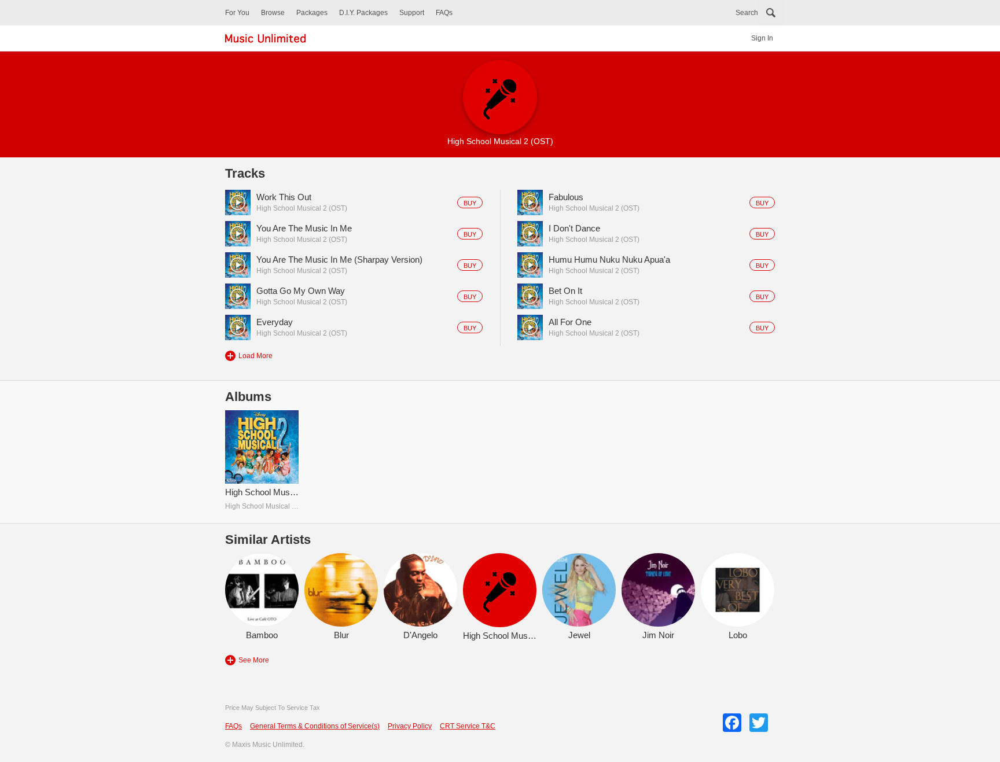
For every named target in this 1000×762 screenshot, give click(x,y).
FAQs (444, 13)
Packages (312, 13)
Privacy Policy (410, 726)
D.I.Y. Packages (363, 13)
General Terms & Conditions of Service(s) (315, 726)
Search (747, 13)
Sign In (762, 38)
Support (411, 13)
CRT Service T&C (467, 726)
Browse (273, 13)
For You (237, 13)
